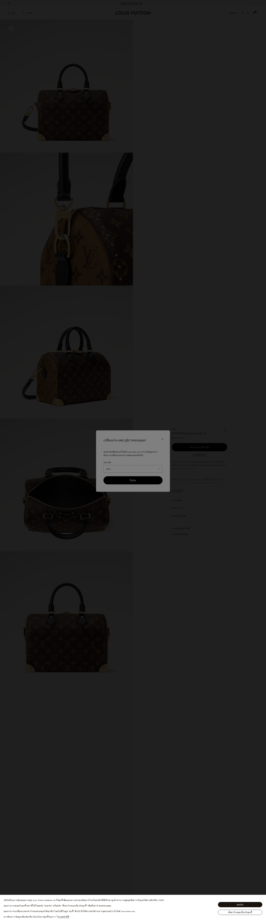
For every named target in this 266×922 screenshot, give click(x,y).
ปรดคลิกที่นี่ (63, 916)
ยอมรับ (240, 904)
